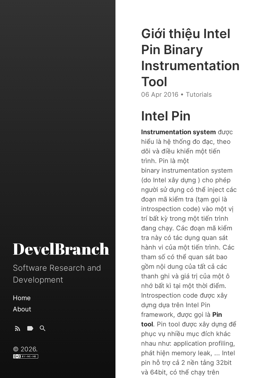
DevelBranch (61, 248)
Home (22, 298)
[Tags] (30, 329)
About (22, 309)
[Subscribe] (17, 329)
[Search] (43, 329)
